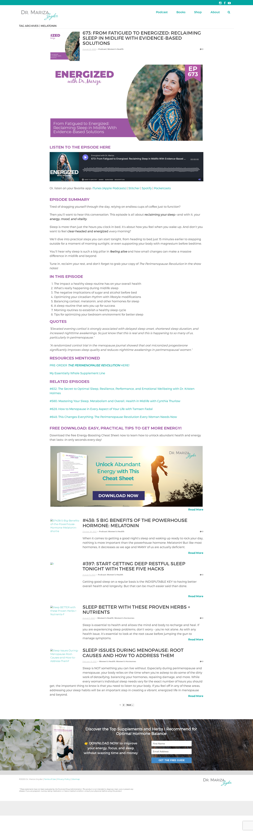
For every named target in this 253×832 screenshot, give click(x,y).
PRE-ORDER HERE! (89, 365)
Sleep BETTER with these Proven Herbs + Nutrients (136, 609)
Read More (195, 509)
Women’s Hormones (124, 618)
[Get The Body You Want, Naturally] (40, 20)
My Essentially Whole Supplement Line (78, 373)
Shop (198, 12)
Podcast (162, 12)
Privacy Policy (63, 779)
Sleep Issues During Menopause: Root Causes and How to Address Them (133, 652)
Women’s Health (115, 49)
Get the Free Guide (172, 760)
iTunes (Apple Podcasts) (109, 188)
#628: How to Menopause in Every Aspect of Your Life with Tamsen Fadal (101, 409)
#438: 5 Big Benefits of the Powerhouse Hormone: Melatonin (135, 522)
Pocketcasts (162, 188)
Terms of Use (50, 779)
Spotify (147, 188)
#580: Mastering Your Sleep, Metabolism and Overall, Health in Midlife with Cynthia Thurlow (115, 401)
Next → (130, 705)
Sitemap (76, 779)
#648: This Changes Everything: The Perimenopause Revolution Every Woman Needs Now (113, 416)
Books (180, 12)
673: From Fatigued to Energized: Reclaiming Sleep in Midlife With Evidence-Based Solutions (142, 38)
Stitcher (134, 188)
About (215, 12)
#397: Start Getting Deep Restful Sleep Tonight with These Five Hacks (134, 566)
